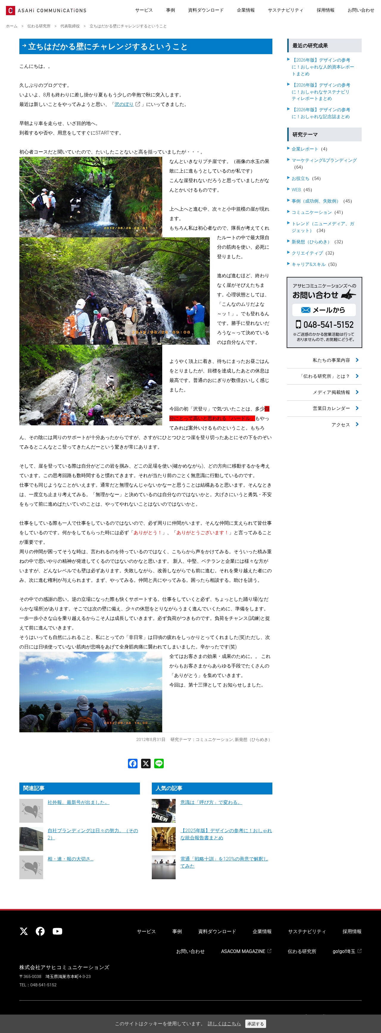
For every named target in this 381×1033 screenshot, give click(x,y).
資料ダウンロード (206, 10)
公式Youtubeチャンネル (56, 931)
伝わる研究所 (302, 951)
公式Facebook (40, 931)
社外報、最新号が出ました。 (79, 802)
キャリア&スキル (309, 264)
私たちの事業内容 (331, 360)
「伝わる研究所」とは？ (324, 376)
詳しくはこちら (224, 1023)
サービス (144, 10)
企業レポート (305, 149)
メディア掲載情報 (331, 392)
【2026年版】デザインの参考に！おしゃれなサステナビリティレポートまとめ (321, 91)
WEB (296, 189)
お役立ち (301, 178)
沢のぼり (124, 104)
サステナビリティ (286, 10)
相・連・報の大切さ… (70, 859)
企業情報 (246, 10)
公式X (23, 931)
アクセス (341, 424)
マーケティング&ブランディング (324, 160)
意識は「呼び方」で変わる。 (211, 802)
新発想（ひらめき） (253, 739)
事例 (170, 10)
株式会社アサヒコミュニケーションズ (64, 967)
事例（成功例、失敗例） (316, 201)
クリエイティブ (307, 253)
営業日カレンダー (331, 408)
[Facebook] (132, 763)
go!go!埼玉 (344, 951)
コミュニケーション (214, 739)
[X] (145, 763)
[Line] (158, 763)
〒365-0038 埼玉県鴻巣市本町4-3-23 (55, 976)
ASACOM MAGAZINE (243, 951)
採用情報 (326, 10)
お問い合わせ (361, 10)
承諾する (255, 1023)
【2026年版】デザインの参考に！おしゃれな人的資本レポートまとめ (323, 66)
